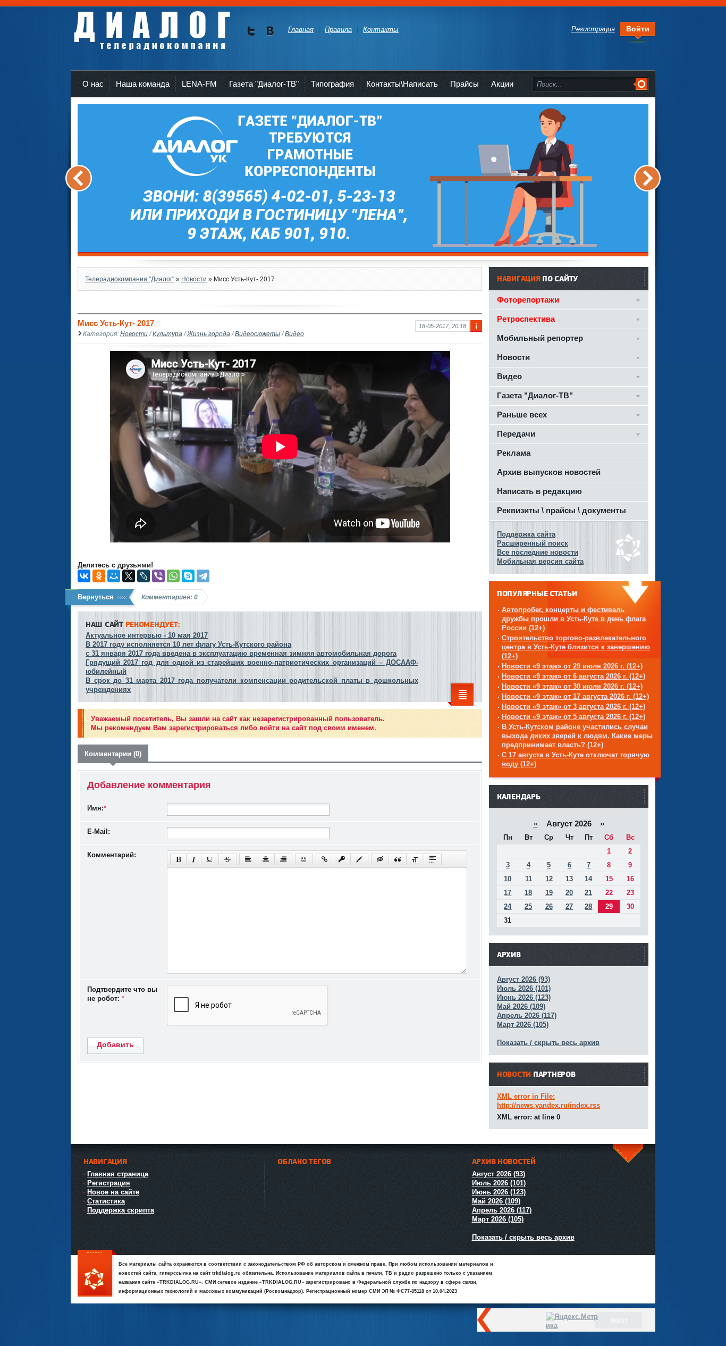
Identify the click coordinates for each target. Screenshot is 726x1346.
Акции (502, 83)
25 (528, 906)
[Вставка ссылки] (324, 859)
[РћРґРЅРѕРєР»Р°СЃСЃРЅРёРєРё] (98, 576)
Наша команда (143, 83)
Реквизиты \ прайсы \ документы (561, 510)
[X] (128, 576)
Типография (332, 83)
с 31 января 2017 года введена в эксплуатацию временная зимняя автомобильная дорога (241, 653)
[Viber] (158, 576)
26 (549, 906)
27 (569, 906)
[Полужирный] (178, 859)
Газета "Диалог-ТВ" (264, 83)
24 (507, 906)
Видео (294, 333)
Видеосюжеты (257, 333)
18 (528, 893)
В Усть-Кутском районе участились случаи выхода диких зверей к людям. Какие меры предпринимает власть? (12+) (577, 736)
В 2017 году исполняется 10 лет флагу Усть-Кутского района (188, 644)
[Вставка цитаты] (398, 859)
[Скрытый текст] (380, 859)
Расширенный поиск (532, 543)
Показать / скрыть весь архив (548, 1043)
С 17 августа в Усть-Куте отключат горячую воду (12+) (575, 759)
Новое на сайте (113, 1192)
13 (569, 879)
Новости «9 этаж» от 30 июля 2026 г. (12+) (572, 686)
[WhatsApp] (173, 576)
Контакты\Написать (402, 83)
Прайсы (464, 83)
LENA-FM (199, 83)
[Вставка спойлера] (433, 859)
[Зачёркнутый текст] (227, 859)
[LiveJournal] (143, 576)
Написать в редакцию (539, 491)
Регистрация (108, 1183)
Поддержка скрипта (120, 1210)
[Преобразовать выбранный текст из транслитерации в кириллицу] (415, 859)
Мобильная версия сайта (540, 561)
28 (588, 906)
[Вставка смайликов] (304, 859)
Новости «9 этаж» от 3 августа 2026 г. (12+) (573, 706)
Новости (134, 333)
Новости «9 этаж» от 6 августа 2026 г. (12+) (573, 676)
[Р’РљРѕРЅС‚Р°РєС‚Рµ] (84, 576)
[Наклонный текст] (193, 859)
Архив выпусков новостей (549, 471)
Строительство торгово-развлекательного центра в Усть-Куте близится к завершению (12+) (576, 647)
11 (528, 879)
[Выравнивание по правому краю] (283, 859)
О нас (93, 83)
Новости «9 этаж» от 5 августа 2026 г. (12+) (573, 717)
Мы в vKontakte (269, 31)
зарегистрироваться (203, 728)
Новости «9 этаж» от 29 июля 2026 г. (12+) (572, 666)
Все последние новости (537, 552)
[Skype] (188, 576)
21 (588, 893)
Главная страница (117, 1174)
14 (588, 879)
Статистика (106, 1201)
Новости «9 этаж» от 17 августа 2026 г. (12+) (575, 696)
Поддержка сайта (526, 534)
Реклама (513, 452)
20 (569, 893)
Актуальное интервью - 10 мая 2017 (147, 635)
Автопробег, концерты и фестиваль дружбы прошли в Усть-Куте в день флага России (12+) (574, 619)
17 (507, 893)
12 (549, 879)
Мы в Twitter (251, 31)
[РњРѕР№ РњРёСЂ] (113, 576)
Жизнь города (208, 333)
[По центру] (266, 859)
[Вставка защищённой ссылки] (342, 859)
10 (507, 879)
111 (97, 1274)
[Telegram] (203, 576)
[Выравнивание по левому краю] (248, 859)
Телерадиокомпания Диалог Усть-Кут (152, 26)
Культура (167, 333)
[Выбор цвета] (359, 859)
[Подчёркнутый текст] (210, 859)
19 (549, 893)
